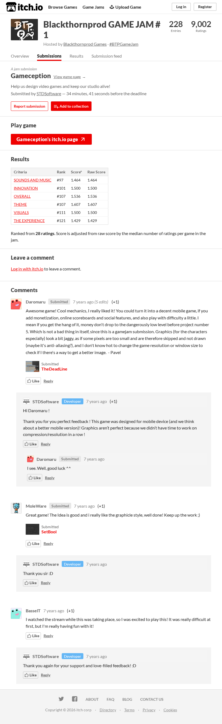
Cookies (170, 710)
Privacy (149, 710)
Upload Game (128, 6)
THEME (20, 204)
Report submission (29, 106)
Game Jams (93, 6)
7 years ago (83, 301)
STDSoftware (49, 93)
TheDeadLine (54, 368)
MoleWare (36, 505)
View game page (67, 76)
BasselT (33, 610)
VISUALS (21, 212)
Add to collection (74, 106)
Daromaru (35, 301)
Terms (129, 710)
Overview (20, 55)
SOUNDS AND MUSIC (32, 180)
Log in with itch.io (27, 268)
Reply (48, 381)
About (92, 699)
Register (205, 6)
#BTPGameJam (123, 44)
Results (76, 55)
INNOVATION (26, 188)
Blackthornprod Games (85, 44)
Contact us (152, 699)
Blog (127, 699)
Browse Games (62, 6)
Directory (108, 710)
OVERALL (22, 196)
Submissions (49, 55)
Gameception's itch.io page (47, 139)
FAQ (110, 699)
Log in (181, 6)
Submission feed (107, 55)
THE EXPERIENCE (29, 220)
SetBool (49, 531)
